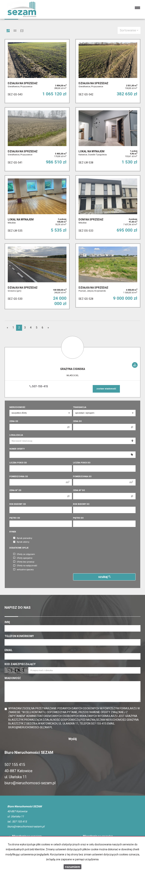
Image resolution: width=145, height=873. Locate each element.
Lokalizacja (16, 435)
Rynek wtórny (23, 542)
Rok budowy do (81, 504)
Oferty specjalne (24, 558)
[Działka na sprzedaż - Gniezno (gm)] (37, 276)
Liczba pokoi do (81, 462)
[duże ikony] (8, 31)
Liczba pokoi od (18, 462)
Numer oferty (17, 449)
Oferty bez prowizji (25, 562)
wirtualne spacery (25, 569)
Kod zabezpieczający (20, 664)
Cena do (77, 421)
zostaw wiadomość (106, 388)
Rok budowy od (17, 504)
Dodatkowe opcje (19, 548)
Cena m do (79, 490)
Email (8, 650)
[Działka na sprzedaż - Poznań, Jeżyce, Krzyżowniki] (108, 275)
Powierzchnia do (82, 476)
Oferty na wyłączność (27, 566)
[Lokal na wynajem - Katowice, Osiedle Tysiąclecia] (108, 139)
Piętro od (14, 518)
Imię (7, 622)
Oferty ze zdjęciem (26, 554)
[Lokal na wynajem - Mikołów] (37, 207)
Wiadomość (13, 678)
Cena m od (15, 490)
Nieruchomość (17, 407)
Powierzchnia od (18, 476)
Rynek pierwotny (24, 538)
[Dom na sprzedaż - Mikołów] (108, 207)
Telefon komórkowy (19, 636)
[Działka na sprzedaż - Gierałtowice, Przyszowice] (37, 71)
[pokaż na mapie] (21, 31)
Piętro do (78, 518)
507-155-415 (40, 386)
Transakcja (79, 407)
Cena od (13, 421)
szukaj (103, 577)
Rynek (12, 532)
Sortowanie (128, 30)
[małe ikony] (15, 31)
